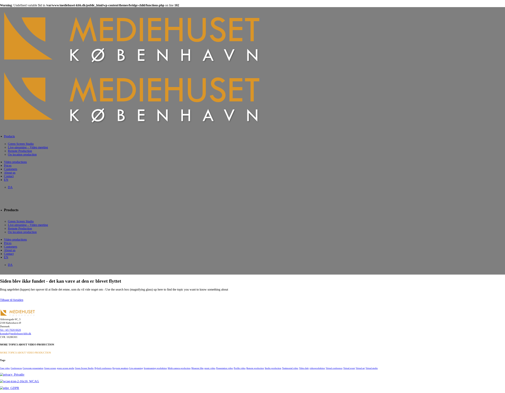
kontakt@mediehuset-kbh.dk (15, 333)
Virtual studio (372, 368)
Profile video (240, 368)
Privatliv (18, 374)
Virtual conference (334, 368)
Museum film (197, 368)
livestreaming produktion (155, 368)
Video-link (304, 368)
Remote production (255, 368)
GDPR (14, 388)
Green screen (50, 368)
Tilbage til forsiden (11, 300)
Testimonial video (290, 368)
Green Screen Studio (84, 368)
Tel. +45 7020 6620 (10, 329)
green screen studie (65, 368)
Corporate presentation (33, 368)
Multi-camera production (179, 368)
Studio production (273, 368)
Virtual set (360, 368)
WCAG (33, 381)
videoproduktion (317, 368)
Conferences (16, 368)
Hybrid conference (103, 368)
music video (209, 368)
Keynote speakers (120, 368)
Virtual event (349, 368)
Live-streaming (136, 368)
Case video (5, 368)
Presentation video (224, 368)
